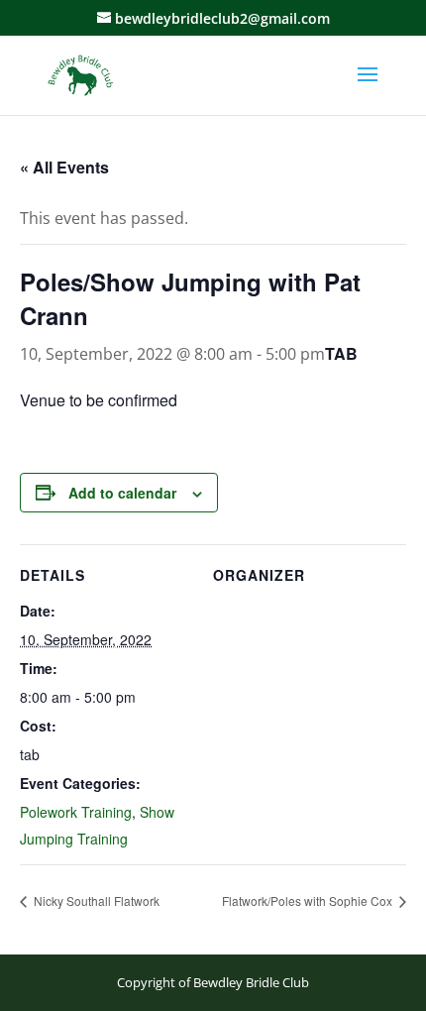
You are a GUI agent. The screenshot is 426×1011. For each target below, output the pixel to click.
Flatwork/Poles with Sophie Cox (308, 900)
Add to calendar (122, 493)
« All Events (64, 167)
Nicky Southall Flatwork (95, 900)
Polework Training (76, 812)
